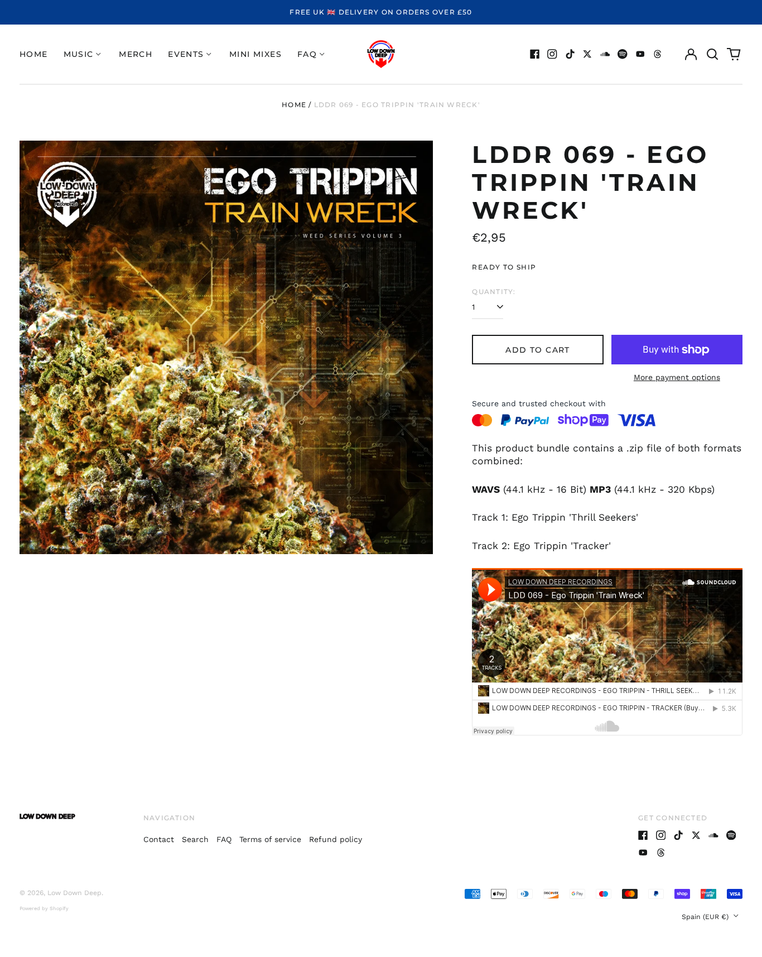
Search (195, 839)
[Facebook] (535, 54)
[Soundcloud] (605, 54)
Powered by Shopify (44, 908)
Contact (158, 839)
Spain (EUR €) (706, 917)
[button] (712, 54)
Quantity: (493, 291)
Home (34, 54)
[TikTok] (570, 54)
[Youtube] (640, 54)
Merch (135, 54)
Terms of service (270, 839)
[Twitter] (587, 54)
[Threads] (658, 54)
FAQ (224, 839)
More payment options (677, 377)
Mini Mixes (255, 54)
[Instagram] (552, 54)
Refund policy (335, 839)
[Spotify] (623, 54)
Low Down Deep (74, 893)
